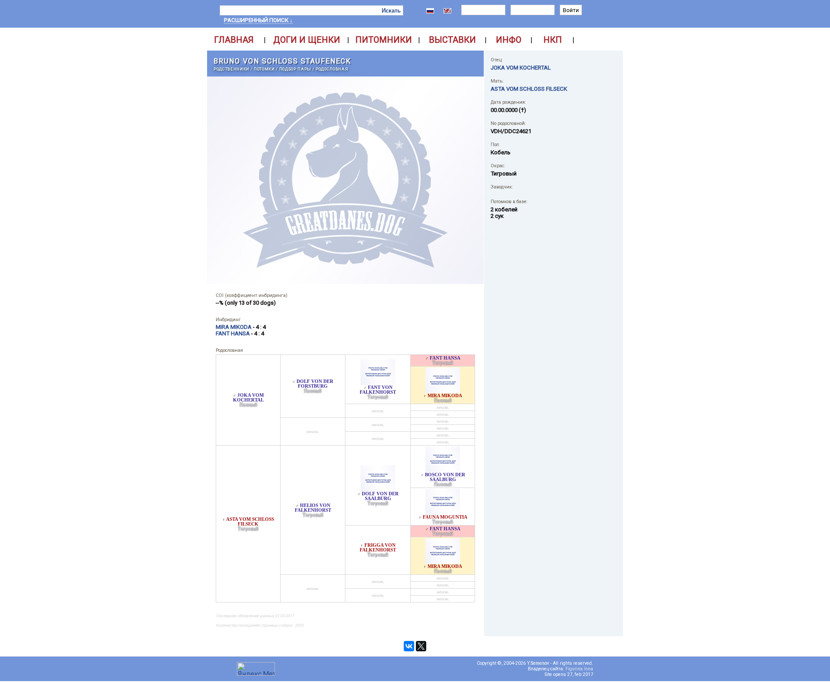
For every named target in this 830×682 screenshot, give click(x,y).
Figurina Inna (579, 669)
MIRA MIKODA (445, 395)
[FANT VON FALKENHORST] (378, 383)
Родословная (332, 69)
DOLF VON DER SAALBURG (380, 496)
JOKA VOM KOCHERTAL (248, 397)
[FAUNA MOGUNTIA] (442, 512)
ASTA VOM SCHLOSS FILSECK (250, 521)
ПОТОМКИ (264, 69)
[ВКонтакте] (409, 646)
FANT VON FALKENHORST (378, 390)
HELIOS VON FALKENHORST (313, 508)
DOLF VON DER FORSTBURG (315, 384)
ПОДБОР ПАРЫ (295, 69)
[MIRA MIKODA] (442, 391)
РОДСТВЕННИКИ (231, 69)
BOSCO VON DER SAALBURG (445, 477)
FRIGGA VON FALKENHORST (378, 547)
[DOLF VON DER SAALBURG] (378, 489)
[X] (421, 646)
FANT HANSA (445, 358)
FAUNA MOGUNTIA (445, 517)
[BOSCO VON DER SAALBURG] (442, 470)
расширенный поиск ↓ (258, 20)
